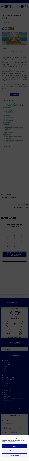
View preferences (14, 455)
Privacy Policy (18, 459)
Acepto (14, 446)
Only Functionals (14, 451)
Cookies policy (11, 459)
